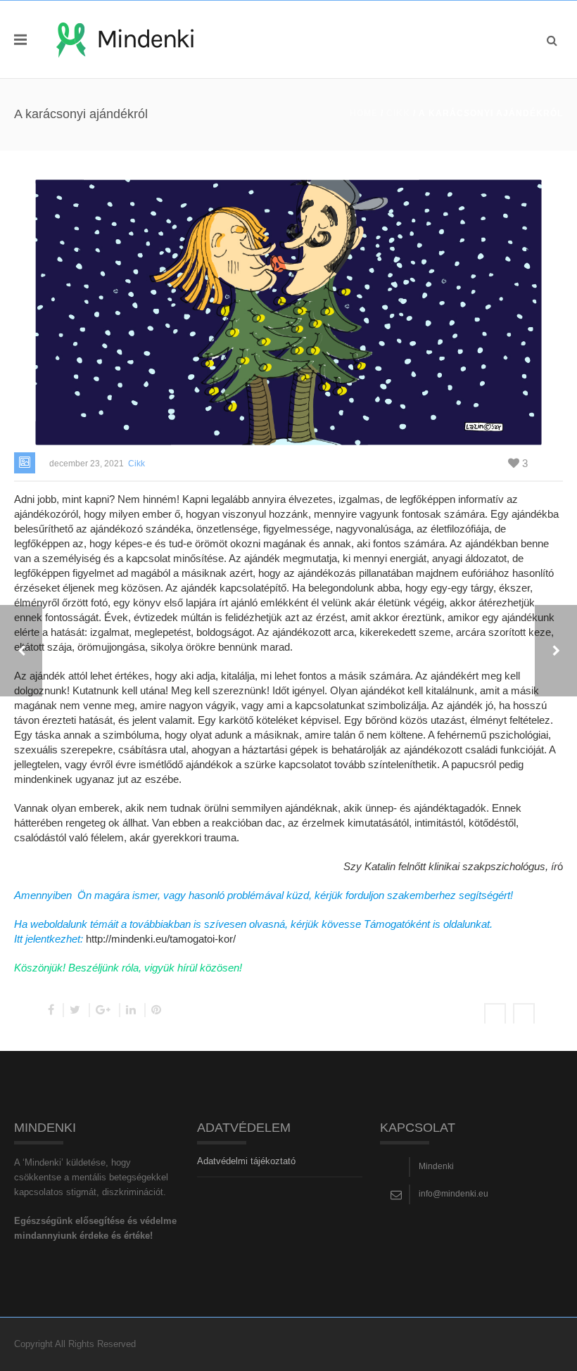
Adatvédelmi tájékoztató (246, 1161)
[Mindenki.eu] (125, 39)
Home (364, 113)
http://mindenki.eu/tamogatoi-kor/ (161, 939)
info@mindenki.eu (453, 1194)
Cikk (398, 113)
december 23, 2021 (86, 463)
